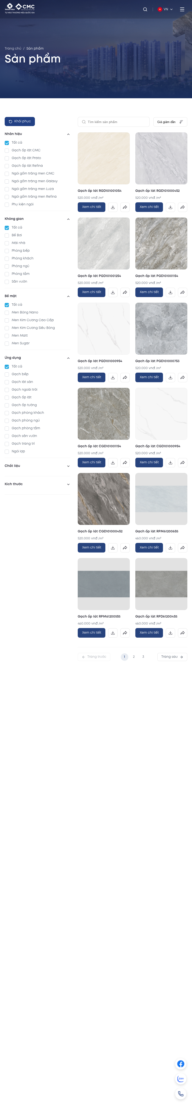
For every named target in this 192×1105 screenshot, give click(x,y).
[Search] (145, 9)
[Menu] (182, 9)
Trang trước (96, 656)
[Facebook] (180, 1063)
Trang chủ (13, 48)
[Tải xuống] (113, 207)
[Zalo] (180, 1078)
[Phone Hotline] (180, 1093)
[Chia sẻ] (125, 207)
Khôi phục (22, 121)
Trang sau (169, 656)
